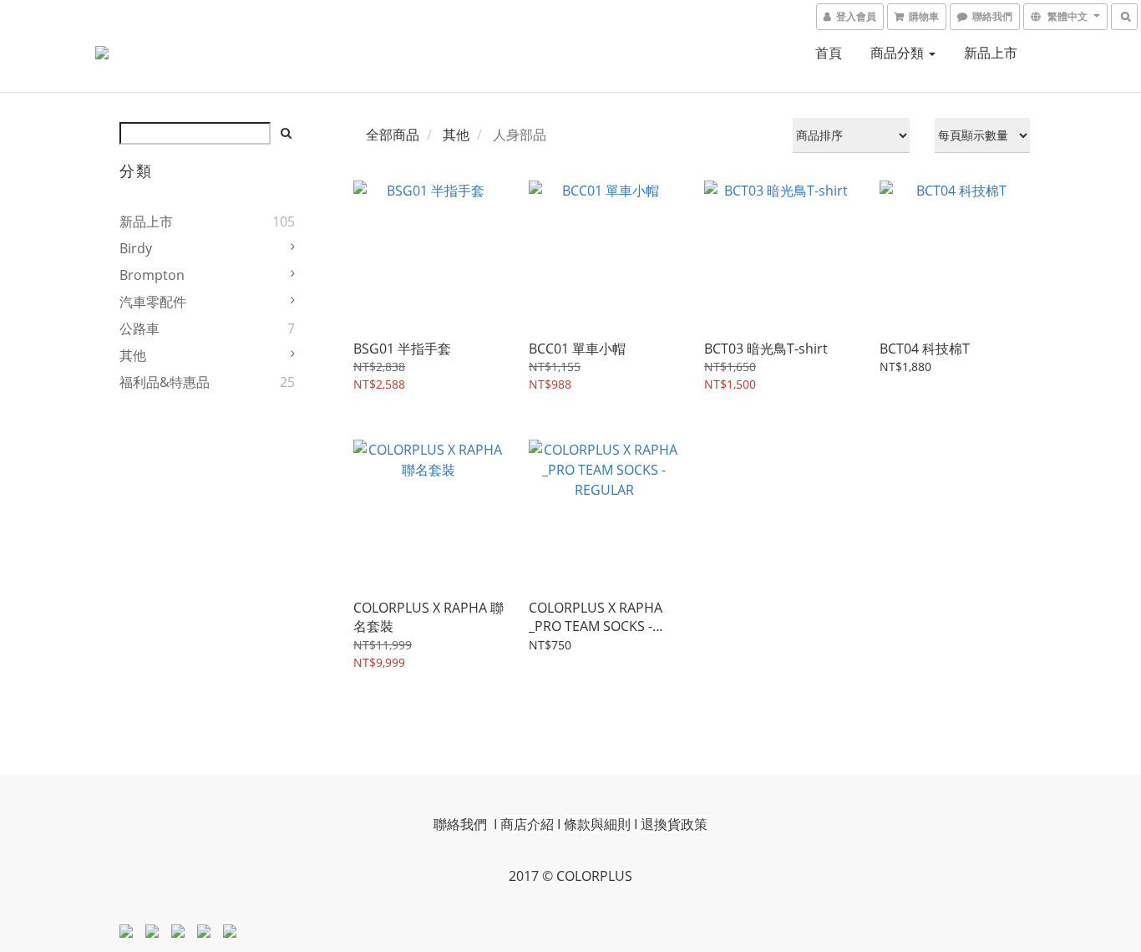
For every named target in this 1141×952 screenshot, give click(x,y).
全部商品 (392, 134)
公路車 (139, 328)
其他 (132, 355)
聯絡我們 (460, 824)
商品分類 (898, 52)
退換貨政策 (674, 824)
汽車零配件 (152, 302)
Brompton (152, 275)
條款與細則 (597, 824)
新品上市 (990, 52)
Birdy (135, 248)
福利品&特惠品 (164, 382)
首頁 (828, 52)
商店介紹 (527, 824)
